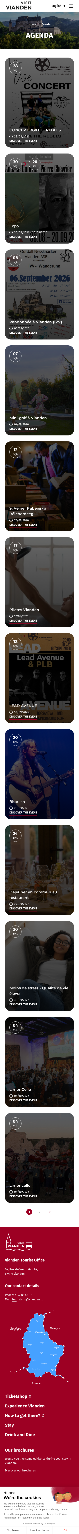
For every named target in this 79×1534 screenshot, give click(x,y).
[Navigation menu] (71, 6)
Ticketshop (16, 1396)
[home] (16, 6)
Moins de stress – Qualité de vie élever (39, 103)
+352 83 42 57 (23, 1295)
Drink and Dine (20, 1434)
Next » (50, 1212)
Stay (9, 1425)
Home (32, 24)
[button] (58, 5)
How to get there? (22, 1415)
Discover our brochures (20, 1470)
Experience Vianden (25, 1406)
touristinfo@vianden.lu (27, 1299)
